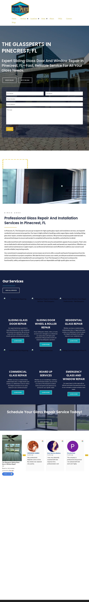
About (52, 19)
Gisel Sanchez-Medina (53, 453)
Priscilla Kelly (71, 453)
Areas (43, 19)
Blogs (14, 22)
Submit (10, 129)
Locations (33, 19)
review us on (6, 474)
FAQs (60, 19)
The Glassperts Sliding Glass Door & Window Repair (10, 463)
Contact (69, 19)
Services (23, 19)
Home (14, 19)
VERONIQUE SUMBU (33, 453)
